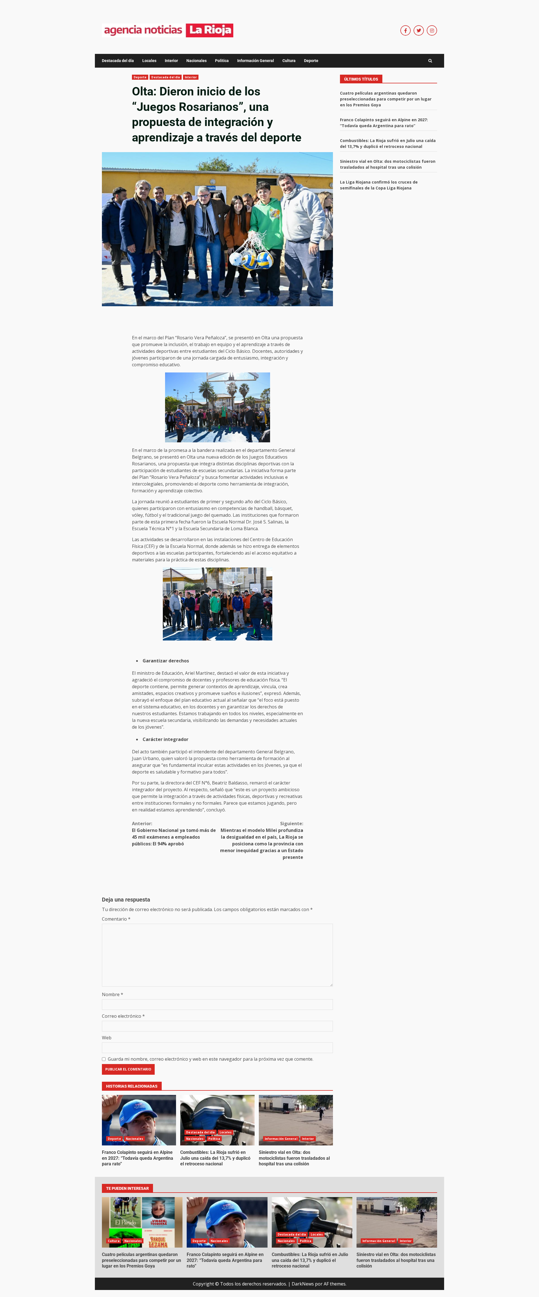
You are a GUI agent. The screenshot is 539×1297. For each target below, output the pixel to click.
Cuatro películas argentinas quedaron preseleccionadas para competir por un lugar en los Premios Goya (385, 98)
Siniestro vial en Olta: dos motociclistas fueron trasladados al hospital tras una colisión (296, 1120)
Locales (149, 60)
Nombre (112, 994)
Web (106, 1038)
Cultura (289, 60)
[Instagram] (432, 30)
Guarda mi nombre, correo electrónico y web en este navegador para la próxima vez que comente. (210, 1059)
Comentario (116, 919)
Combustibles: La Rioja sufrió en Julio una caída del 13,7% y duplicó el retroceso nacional (217, 1120)
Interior (171, 60)
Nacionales (196, 60)
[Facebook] (405, 30)
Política (222, 60)
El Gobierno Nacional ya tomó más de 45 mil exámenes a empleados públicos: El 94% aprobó (174, 833)
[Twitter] (419, 30)
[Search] (430, 61)
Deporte (311, 60)
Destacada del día (118, 60)
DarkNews (303, 1284)
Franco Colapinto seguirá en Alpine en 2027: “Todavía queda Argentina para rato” (139, 1120)
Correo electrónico (123, 1016)
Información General (255, 60)
